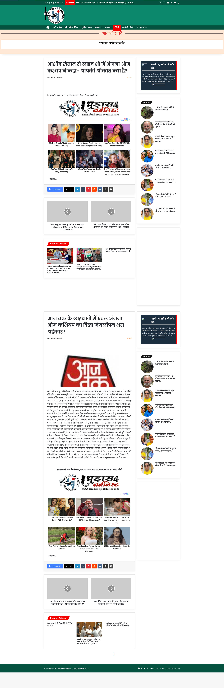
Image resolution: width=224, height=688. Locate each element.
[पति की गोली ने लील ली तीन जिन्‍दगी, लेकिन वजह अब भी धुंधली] (147, 156)
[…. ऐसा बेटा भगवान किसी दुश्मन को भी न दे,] (147, 112)
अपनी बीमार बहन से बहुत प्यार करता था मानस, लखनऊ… (164, 138)
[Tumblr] (83, 189)
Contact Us (176, 668)
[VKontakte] (100, 189)
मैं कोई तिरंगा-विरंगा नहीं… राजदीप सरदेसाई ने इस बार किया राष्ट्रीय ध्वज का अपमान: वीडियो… (89, 266)
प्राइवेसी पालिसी (127, 27)
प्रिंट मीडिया (57, 27)
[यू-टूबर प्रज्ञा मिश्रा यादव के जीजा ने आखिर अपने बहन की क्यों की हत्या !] (147, 214)
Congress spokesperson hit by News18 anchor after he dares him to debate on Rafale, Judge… (59, 269)
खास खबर (108, 27)
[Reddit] (94, 189)
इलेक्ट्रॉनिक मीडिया (71, 27)
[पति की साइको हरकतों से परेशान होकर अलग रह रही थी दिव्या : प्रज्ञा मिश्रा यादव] (147, 185)
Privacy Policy (165, 668)
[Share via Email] (105, 189)
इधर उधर (98, 27)
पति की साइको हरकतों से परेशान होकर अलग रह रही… (165, 181)
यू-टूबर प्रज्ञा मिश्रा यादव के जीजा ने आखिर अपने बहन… (165, 210)
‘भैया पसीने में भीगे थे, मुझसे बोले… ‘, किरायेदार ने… (165, 195)
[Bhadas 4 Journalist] (54, 15)
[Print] (111, 189)
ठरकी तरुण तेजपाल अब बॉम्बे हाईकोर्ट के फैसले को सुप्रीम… (165, 124)
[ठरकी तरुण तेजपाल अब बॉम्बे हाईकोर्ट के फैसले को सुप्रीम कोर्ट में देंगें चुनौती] (147, 127)
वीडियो (117, 27)
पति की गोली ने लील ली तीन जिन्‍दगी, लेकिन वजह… (165, 152)
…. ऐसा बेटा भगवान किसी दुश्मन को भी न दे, (164, 108)
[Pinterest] (88, 189)
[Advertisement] (90, 87)
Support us (142, 27)
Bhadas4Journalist (55, 77)
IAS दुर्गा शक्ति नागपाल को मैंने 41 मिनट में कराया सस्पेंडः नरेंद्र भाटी (118, 250)
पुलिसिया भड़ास (87, 27)
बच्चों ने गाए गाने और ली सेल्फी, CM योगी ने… (164, 166)
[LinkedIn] (77, 189)
